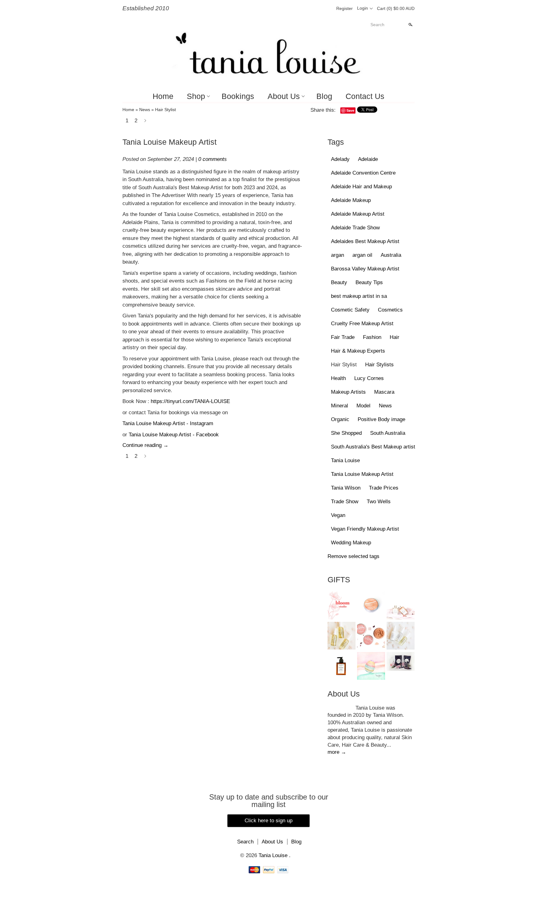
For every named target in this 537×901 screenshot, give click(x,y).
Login (362, 8)
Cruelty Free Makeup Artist (362, 323)
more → (337, 752)
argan (337, 255)
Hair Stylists (379, 365)
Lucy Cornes (369, 378)
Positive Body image (381, 419)
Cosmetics (390, 310)
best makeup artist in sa (359, 296)
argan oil (362, 255)
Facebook (305, 8)
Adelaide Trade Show (355, 228)
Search (377, 24)
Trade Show (344, 501)
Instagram (327, 8)
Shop (196, 96)
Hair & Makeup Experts (358, 351)
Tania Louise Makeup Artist (169, 142)
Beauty (339, 282)
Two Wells (379, 501)
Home (163, 96)
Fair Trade (343, 337)
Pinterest (316, 8)
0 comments (212, 159)
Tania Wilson (345, 488)
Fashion (372, 337)
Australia (391, 255)
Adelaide (368, 159)
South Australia (387, 433)
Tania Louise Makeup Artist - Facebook (174, 435)
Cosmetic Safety (350, 310)
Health (338, 378)
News (144, 109)
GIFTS (339, 579)
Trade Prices (383, 488)
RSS (410, 110)
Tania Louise (345, 460)
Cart (396, 8)
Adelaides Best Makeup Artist (365, 241)
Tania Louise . (275, 855)
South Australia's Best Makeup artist (373, 447)
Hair (394, 337)
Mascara (384, 392)
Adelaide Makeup (351, 200)
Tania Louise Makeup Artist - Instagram (167, 423)
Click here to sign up (268, 821)
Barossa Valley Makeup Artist (365, 269)
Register (344, 8)
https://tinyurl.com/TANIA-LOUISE (190, 401)
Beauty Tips (369, 282)
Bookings (238, 96)
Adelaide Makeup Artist (357, 214)
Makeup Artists (348, 392)
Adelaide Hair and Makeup (361, 187)
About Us (284, 96)
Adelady (340, 159)
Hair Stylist (165, 109)
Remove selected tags (353, 556)
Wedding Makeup (351, 543)
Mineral (339, 406)
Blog (324, 96)
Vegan (338, 515)
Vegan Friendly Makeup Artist (365, 529)
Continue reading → (145, 445)
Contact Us (365, 96)
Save (350, 110)
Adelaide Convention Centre (363, 173)
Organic (340, 419)
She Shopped (346, 433)
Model (363, 406)
